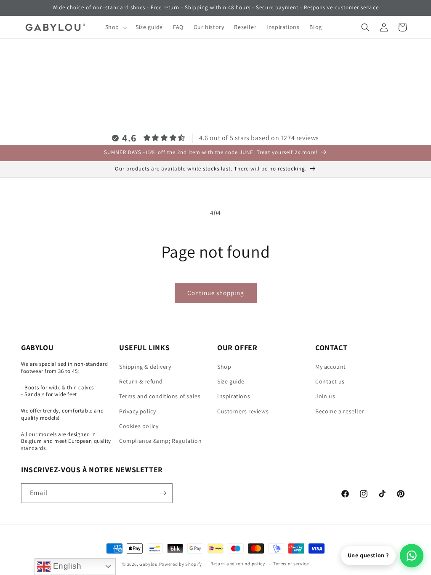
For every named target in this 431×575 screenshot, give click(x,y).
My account (330, 366)
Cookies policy (138, 426)
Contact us (330, 381)
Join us (325, 396)
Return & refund (141, 381)
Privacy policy (137, 411)
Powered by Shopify (180, 564)
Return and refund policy (237, 564)
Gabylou (148, 564)
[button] (115, 27)
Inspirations (233, 396)
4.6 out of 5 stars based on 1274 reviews (259, 137)
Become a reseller (339, 411)
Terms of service (291, 564)
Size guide (231, 381)
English (66, 566)
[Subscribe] (163, 493)
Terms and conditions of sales (159, 396)
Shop (224, 366)
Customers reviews (243, 411)
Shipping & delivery (145, 366)
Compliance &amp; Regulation (160, 441)
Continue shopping (215, 293)
